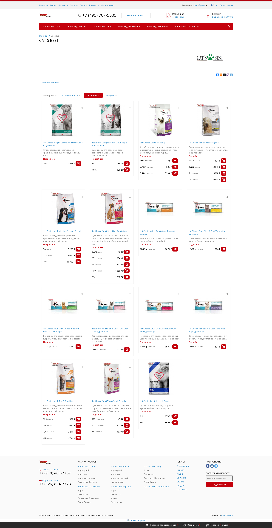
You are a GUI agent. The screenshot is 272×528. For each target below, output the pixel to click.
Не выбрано (199, 5)
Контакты (94, 5)
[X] (224, 75)
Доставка (63, 5)
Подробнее (49, 158)
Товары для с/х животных (188, 26)
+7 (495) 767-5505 (99, 15)
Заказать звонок (51, 469)
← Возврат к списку (49, 82)
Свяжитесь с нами (134, 15)
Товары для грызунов (129, 26)
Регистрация (226, 5)
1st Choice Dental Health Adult (154, 401)
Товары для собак (52, 26)
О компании (107, 5)
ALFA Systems (227, 515)
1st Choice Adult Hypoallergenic (203, 142)
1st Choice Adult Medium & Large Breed (62, 231)
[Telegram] (231, 75)
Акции (53, 5)
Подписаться (219, 484)
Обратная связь (50, 480)
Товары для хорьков (157, 26)
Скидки (83, 5)
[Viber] (228, 75)
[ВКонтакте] (217, 75)
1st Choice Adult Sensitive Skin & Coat (110, 231)
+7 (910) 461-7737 (55, 473)
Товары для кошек (77, 26)
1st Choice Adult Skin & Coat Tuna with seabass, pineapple (61, 330)
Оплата (74, 5)
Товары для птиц (102, 26)
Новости (43, 5)
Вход (215, 5)
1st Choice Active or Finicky (152, 142)
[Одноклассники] (221, 75)
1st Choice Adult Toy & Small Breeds (60, 401)
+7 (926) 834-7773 (55, 483)
